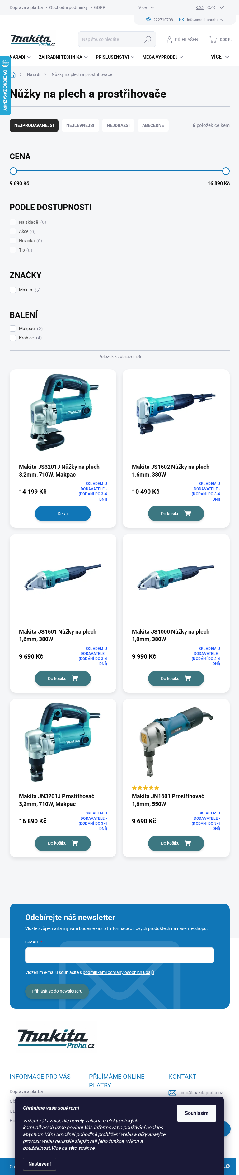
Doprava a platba (26, 7)
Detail (63, 513)
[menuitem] (21, 57)
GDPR (99, 7)
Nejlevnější (80, 125)
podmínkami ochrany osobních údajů (118, 972)
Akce (26, 231)
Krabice (29, 338)
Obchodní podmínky (68, 7)
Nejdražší (118, 125)
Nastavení (39, 1164)
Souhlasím (197, 1113)
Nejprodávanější (34, 125)
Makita (29, 290)
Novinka (29, 240)
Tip (24, 250)
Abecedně (153, 125)
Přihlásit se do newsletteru (57, 991)
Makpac (30, 328)
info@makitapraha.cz (202, 1092)
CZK (211, 7)
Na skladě (32, 222)
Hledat (147, 39)
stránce (86, 1148)
